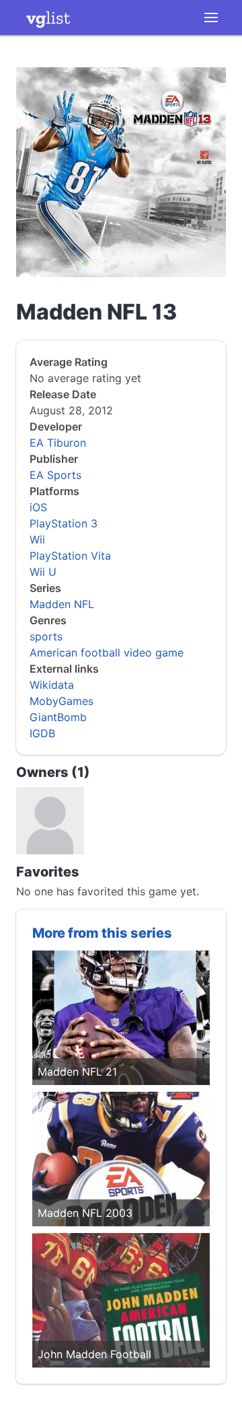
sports (46, 636)
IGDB (42, 733)
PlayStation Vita (70, 555)
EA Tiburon (58, 442)
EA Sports (55, 475)
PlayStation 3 (63, 523)
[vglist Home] (48, 17)
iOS (38, 507)
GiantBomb (58, 717)
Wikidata (52, 685)
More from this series (102, 933)
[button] (211, 17)
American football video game (107, 652)
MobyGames (61, 701)
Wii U (43, 572)
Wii (37, 539)
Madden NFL (62, 604)
